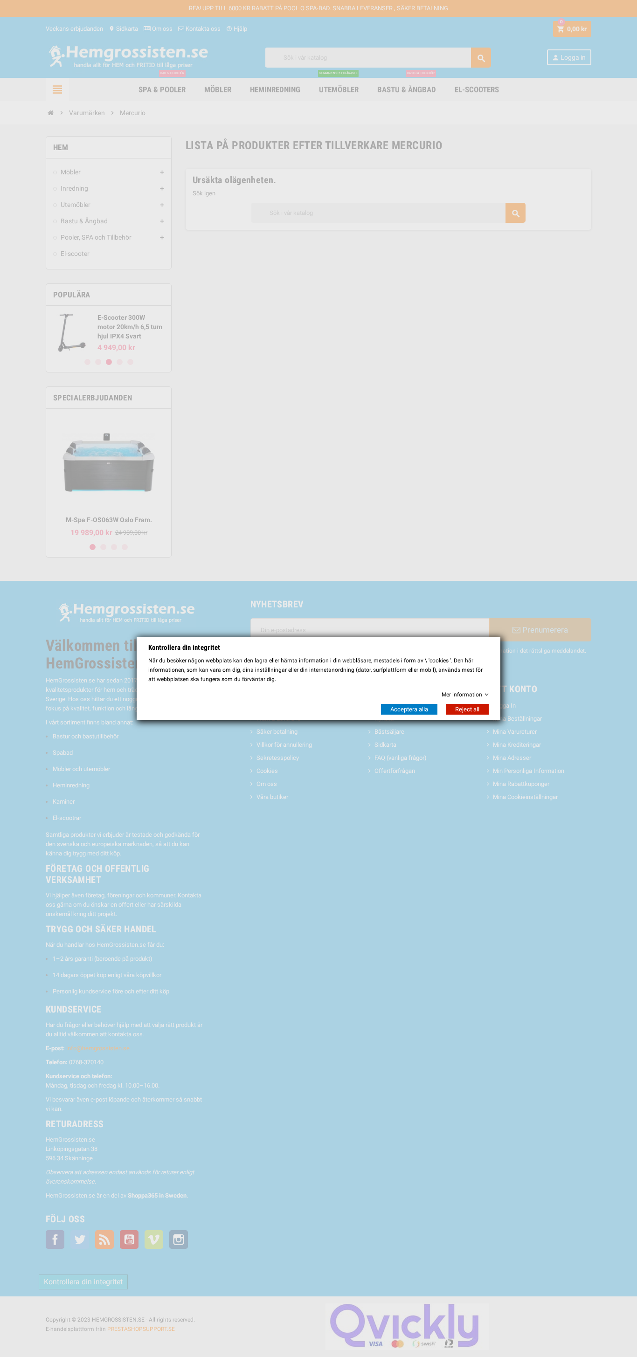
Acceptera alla (409, 709)
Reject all (467, 709)
